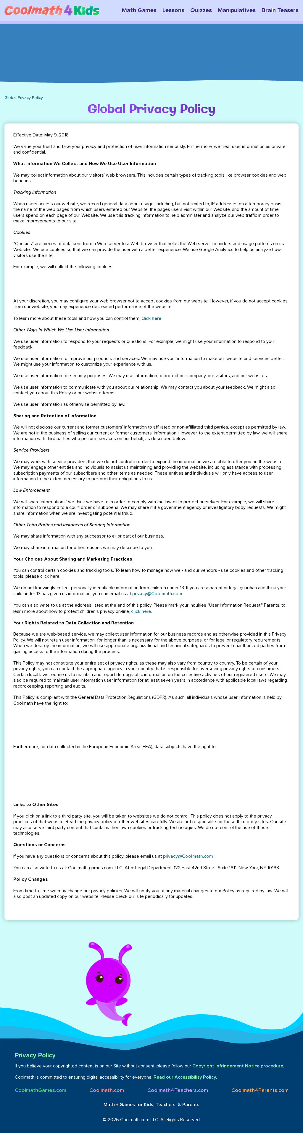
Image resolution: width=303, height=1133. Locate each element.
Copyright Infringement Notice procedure (237, 1066)
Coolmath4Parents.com (260, 1090)
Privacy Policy (35, 1055)
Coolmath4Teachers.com (177, 1090)
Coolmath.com (106, 1090)
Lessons (173, 10)
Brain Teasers (280, 10)
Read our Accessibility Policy (185, 1077)
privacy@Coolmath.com (157, 593)
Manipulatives (237, 10)
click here (151, 318)
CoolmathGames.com (40, 1090)
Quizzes (201, 10)
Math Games (139, 10)
